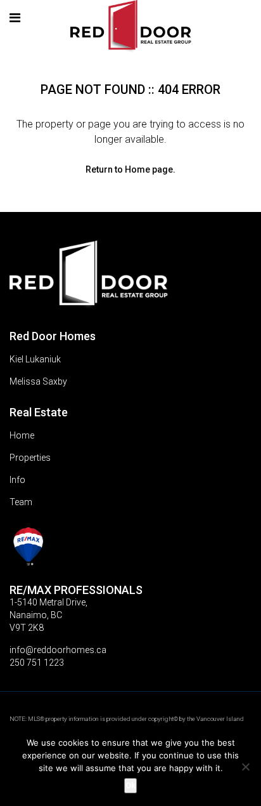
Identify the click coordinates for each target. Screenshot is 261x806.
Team (21, 502)
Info (17, 480)
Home (22, 435)
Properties (30, 458)
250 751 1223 (37, 662)
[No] (245, 766)
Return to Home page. (130, 169)
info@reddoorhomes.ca (58, 650)
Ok (130, 785)
